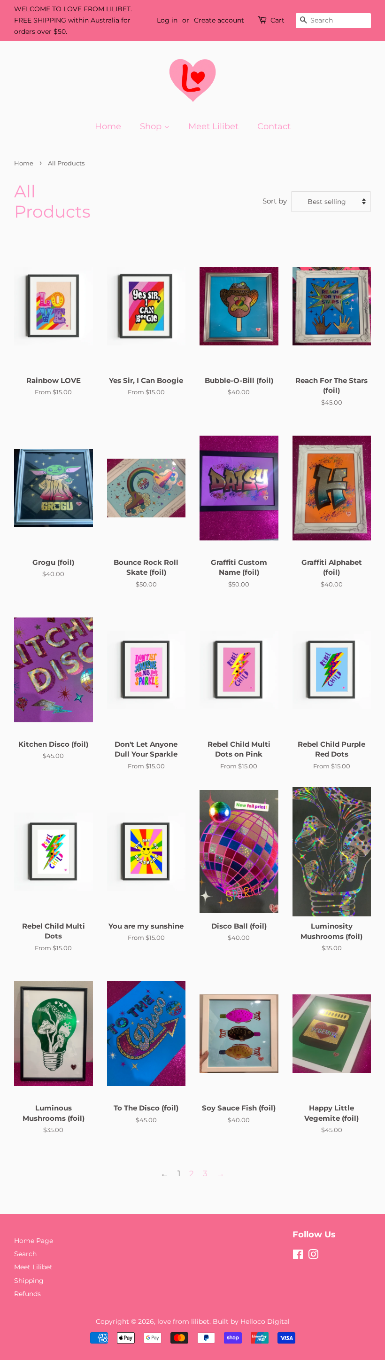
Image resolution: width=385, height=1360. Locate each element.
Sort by (274, 200)
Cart (277, 20)
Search (25, 1254)
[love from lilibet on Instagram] (313, 1256)
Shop (152, 126)
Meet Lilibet (213, 126)
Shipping (29, 1280)
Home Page (33, 1240)
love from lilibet (183, 1321)
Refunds (27, 1294)
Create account (219, 20)
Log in (167, 20)
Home (108, 126)
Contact (274, 126)
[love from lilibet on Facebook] (298, 1256)
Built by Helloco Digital (251, 1321)
